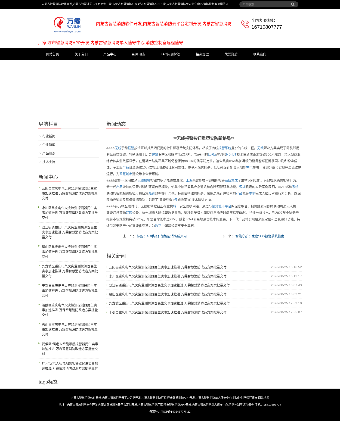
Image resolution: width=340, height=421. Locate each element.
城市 (129, 174)
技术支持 (48, 162)
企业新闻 (48, 145)
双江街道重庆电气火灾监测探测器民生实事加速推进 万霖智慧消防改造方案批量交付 (169, 285)
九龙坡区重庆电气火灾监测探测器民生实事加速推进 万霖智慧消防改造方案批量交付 (169, 303)
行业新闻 (48, 136)
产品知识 (48, 153)
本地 (252, 193)
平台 (228, 206)
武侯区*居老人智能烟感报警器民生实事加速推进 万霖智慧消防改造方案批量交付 (70, 349)
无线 (118, 148)
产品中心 (109, 54)
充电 (249, 167)
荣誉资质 (231, 54)
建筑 (155, 154)
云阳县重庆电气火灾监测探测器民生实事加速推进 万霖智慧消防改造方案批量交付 (167, 267)
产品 (126, 167)
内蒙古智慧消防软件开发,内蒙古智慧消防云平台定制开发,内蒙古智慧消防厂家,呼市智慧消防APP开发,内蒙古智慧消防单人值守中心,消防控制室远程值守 (164, 397)
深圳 (242, 187)
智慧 (122, 174)
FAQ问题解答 (170, 54)
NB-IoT (231, 154)
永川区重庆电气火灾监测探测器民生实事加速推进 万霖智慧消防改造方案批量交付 (167, 276)
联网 (129, 213)
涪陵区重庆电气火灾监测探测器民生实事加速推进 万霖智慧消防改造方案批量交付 (70, 310)
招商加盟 (202, 54)
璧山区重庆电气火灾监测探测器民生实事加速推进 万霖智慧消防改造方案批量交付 (167, 294)
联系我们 (259, 54)
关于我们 (81, 54)
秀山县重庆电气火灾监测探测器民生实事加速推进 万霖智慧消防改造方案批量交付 (70, 329)
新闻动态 (138, 54)
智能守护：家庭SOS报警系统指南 (259, 236)
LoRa (212, 154)
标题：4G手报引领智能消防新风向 (161, 236)
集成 (234, 180)
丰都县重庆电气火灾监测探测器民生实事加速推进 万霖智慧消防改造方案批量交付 (167, 312)
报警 (131, 148)
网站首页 (52, 54)
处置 (151, 193)
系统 (228, 148)
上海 (189, 180)
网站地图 (263, 397)
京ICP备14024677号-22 (176, 411)
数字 (158, 226)
